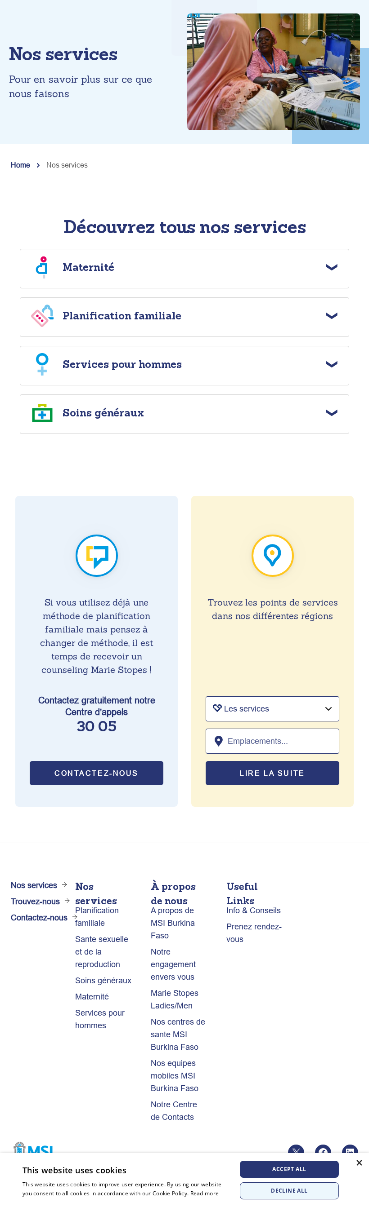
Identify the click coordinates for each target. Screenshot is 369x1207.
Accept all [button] (289, 1169)
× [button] (359, 1162)
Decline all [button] (289, 1190)
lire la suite (272, 773)
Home (20, 165)
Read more (204, 1193)
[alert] (184, 1180)
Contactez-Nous (96, 773)
